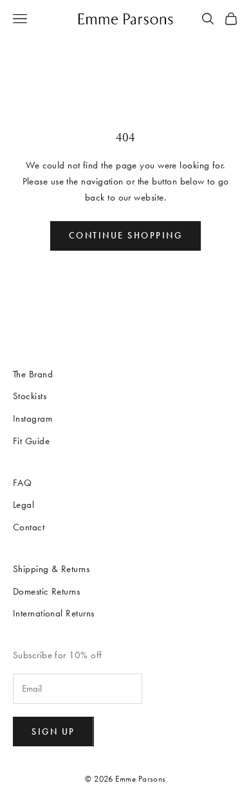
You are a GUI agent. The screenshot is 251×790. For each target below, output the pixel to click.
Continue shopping (126, 235)
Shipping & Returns (51, 569)
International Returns (53, 613)
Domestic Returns (46, 591)
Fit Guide (31, 441)
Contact (28, 527)
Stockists (29, 396)
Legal (23, 504)
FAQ (22, 483)
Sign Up (53, 731)
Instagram (32, 418)
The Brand (33, 374)
